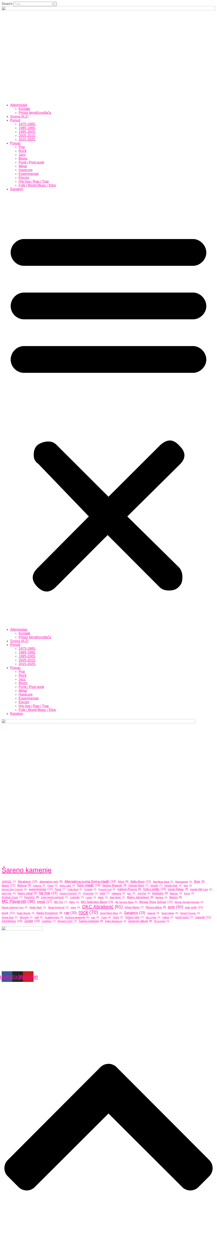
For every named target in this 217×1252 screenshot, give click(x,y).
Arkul (123, 881)
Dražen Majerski (114, 885)
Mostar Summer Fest (15, 907)
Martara (161, 897)
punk (8, 913)
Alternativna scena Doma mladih (90, 881)
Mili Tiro (60, 902)
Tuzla (106, 917)
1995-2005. (27, 132)
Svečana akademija (77, 917)
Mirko (74, 902)
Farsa (60, 889)
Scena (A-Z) (19, 116)
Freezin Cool (106, 889)
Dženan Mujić (138, 885)
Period (15, 120)
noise (75, 907)
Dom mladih (88, 885)
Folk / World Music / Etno (37, 185)
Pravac (15, 143)
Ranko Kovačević (49, 913)
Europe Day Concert (14, 889)
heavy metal (27, 893)
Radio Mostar (26, 913)
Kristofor (31, 897)
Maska (175, 897)
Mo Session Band (126, 902)
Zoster (32, 921)
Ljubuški (77, 897)
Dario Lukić (67, 885)
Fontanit (90, 889)
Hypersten (90, 893)
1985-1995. (27, 128)
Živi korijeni (162, 921)
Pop (22, 147)
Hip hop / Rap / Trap (34, 181)
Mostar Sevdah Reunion (189, 902)
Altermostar (18, 105)
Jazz (22, 154)
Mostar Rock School (156, 902)
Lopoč (91, 897)
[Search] (55, 4)
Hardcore (26, 170)
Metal (23, 166)
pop (175, 907)
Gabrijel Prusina (129, 889)
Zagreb (203, 917)
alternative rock (51, 881)
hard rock (9, 893)
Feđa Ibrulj (74, 889)
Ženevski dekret (140, 921)
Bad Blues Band (163, 881)
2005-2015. (27, 135)
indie (105, 893)
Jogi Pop (143, 893)
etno (188, 885)
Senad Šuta (10, 917)
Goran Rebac (178, 889)
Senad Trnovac (190, 913)
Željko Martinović (115, 921)
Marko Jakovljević (140, 897)
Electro (24, 177)
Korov (189, 893)
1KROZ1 (9, 881)
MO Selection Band (97, 902)
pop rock (194, 907)
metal (44, 902)
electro (156, 885)
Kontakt (24, 109)
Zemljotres (12, 921)
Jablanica (118, 893)
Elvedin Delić (173, 885)
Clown (52, 885)
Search (7, 4)
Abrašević (28, 881)
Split (39, 917)
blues (8, 885)
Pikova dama (156, 907)
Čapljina (49, 921)
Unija (118, 917)
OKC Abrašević (102, 906)
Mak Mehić (117, 897)
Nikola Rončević (58, 907)
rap (70, 913)
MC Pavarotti (18, 901)
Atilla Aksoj (140, 881)
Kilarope (176, 893)
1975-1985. (27, 124)
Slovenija (26, 917)
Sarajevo (134, 913)
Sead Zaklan (169, 913)
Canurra (39, 885)
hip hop (48, 893)
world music (184, 917)
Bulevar (24, 885)
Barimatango (183, 881)
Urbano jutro (134, 917)
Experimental (29, 174)
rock (88, 912)
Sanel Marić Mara (111, 913)
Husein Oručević (70, 893)
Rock (22, 151)
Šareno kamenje (26, 870)
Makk (103, 897)
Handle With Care (201, 889)
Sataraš (153, 913)
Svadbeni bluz (54, 917)
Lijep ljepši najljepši (54, 897)
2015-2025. (27, 139)
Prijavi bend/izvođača (35, 112)
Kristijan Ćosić (12, 897)
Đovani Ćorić (67, 921)
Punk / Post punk (31, 162)
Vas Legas (153, 917)
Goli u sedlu (154, 889)
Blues (23, 158)
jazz (131, 893)
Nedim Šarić (37, 907)
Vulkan (167, 917)
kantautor (160, 893)
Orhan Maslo (134, 907)
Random (16, 189)
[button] (108, 409)
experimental (41, 889)
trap (95, 917)
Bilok (199, 881)
